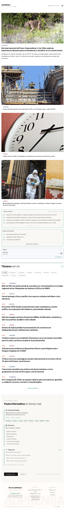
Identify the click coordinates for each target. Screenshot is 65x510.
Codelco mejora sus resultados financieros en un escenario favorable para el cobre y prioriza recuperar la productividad (32, 339)
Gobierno (13, 272)
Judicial (47, 272)
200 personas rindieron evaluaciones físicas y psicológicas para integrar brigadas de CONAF (29, 349)
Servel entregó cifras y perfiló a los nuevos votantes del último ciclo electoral (31, 297)
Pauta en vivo (52, 490)
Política (30, 272)
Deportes (6, 275)
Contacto (52, 494)
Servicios (22, 474)
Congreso (22, 272)
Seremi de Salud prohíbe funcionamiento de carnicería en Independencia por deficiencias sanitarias (26, 329)
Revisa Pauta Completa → (32, 244)
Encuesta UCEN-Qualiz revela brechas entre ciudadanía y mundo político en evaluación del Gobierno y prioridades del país (29, 308)
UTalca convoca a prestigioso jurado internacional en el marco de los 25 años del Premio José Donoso (31, 360)
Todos (5, 272)
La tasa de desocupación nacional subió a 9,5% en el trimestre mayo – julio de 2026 (29, 109)
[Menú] (62, 6)
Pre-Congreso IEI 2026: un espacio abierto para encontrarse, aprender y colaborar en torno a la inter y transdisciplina (32, 381)
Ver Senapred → (58, 257)
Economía (38, 272)
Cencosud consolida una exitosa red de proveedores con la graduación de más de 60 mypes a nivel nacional (27, 370)
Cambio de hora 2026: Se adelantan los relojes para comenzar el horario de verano (29, 156)
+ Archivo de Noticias (32, 388)
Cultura (14, 275)
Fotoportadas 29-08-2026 (13, 239)
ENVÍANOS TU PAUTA (54, 5)
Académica (23, 275)
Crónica (54, 272)
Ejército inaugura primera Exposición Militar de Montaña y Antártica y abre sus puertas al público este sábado (32, 318)
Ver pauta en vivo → (11, 474)
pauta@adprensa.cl (35, 496)
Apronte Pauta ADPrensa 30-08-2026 (16, 234)
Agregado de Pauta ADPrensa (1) (15, 237)
